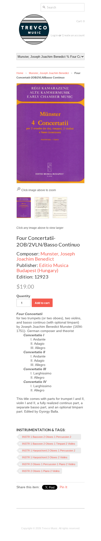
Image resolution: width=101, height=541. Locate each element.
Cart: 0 (80, 21)
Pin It (63, 487)
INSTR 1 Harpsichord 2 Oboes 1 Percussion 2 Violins (48, 451)
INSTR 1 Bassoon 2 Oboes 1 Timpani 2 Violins (48, 443)
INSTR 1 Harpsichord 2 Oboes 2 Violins (44, 457)
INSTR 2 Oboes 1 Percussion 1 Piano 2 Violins (48, 464)
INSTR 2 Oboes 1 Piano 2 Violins (41, 471)
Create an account (73, 35)
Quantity (23, 296)
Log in (54, 35)
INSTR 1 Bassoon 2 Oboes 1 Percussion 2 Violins (46, 437)
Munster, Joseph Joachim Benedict (49, 73)
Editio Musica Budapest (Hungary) (42, 267)
